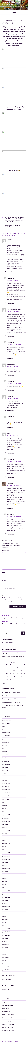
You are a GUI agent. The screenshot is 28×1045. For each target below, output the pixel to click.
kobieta (20, 218)
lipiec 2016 (5, 770)
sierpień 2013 (6, 868)
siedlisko (20, 220)
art (6, 217)
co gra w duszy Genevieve (9, 1002)
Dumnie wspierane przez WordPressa (12, 1041)
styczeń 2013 (6, 891)
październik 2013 (6, 862)
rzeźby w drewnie (7, 979)
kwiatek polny (6, 989)
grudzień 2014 (6, 818)
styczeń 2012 (6, 928)
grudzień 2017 (6, 736)
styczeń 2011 (6, 966)
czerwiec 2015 (6, 799)
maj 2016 (4, 774)
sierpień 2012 (6, 906)
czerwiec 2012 (6, 913)
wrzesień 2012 (6, 903)
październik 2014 (6, 824)
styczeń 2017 (6, 761)
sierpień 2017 (6, 742)
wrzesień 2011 (6, 941)
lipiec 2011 (5, 948)
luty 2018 (4, 729)
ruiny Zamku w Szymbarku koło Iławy (12, 702)
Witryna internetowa (8, 588)
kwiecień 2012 (6, 919)
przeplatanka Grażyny (8, 1030)
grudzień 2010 (6, 970)
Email (4, 580)
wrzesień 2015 (6, 796)
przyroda (13, 220)
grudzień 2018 (6, 717)
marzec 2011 (5, 960)
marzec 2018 (5, 726)
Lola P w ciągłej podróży (8, 1021)
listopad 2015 (6, 789)
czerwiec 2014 (6, 837)
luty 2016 (4, 780)
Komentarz (5, 550)
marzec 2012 (5, 922)
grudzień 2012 (6, 894)
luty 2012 (4, 925)
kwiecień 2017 (6, 751)
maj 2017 (4, 748)
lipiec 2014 (5, 834)
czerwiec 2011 (6, 951)
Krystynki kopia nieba (8, 1014)
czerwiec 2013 (6, 875)
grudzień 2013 (6, 856)
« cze (3, 683)
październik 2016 (6, 767)
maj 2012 (4, 916)
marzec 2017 (5, 755)
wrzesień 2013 (6, 865)
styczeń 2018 (6, 732)
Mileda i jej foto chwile (8, 1027)
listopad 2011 (6, 935)
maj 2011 (4, 954)
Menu (14, 12)
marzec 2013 (5, 884)
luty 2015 (4, 811)
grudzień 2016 (6, 764)
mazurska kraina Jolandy (8, 1024)
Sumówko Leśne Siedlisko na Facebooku (13, 656)
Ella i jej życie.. (5, 1008)
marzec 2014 (5, 846)
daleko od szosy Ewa (7, 1005)
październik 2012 (6, 900)
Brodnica (8, 223)
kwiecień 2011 (6, 957)
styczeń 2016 (6, 783)
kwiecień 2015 (6, 805)
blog (9, 217)
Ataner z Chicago (6, 999)
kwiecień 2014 (6, 843)
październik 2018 (6, 720)
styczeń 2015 (6, 815)
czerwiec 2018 (6, 723)
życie (12, 221)
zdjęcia (7, 221)
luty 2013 (4, 887)
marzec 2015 (5, 808)
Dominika (19, 18)
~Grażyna (10, 483)
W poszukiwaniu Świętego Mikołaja (11, 692)
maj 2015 (4, 802)
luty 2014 (4, 849)
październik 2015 (6, 792)
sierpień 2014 (6, 830)
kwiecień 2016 (6, 777)
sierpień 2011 (6, 944)
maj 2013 (4, 878)
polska (7, 220)
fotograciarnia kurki (7, 1011)
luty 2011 (4, 963)
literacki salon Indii (7, 1018)
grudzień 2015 (6, 786)
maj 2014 (4, 840)
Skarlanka (16, 225)
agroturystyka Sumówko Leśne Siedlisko (13, 653)
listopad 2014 (6, 821)
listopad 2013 (6, 859)
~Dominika (10, 278)
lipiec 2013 (5, 872)
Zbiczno (7, 226)
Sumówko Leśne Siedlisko (11, 3)
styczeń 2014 (6, 853)
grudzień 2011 (6, 932)
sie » (7, 683)
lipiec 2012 (5, 910)
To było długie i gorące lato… (9, 699)
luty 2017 (4, 758)
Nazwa (4, 572)
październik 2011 (6, 938)
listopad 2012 (6, 897)
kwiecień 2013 (6, 881)
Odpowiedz (10, 272)
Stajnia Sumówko (6, 696)
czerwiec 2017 (6, 745)
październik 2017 (6, 739)
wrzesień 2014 (6, 827)
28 (3, 679)
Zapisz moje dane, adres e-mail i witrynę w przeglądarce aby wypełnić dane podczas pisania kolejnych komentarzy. (13, 599)
